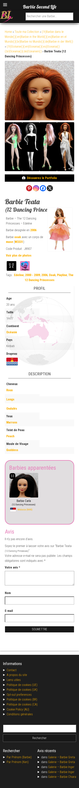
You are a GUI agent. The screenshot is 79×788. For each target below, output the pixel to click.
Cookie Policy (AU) (18, 709)
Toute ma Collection (27, 32)
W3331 (19, 242)
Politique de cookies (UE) (22, 685)
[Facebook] (43, 188)
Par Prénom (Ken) (18, 762)
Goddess (12, 450)
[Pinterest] (29, 188)
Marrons (11, 422)
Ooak (52, 275)
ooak (17, 237)
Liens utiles (14, 680)
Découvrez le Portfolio (42, 178)
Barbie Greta (67, 757)
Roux (9, 390)
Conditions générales (20, 714)
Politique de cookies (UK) (22, 689)
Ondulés (11, 408)
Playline (62, 275)
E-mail (9, 611)
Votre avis (12, 567)
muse (9, 242)
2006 (33, 230)
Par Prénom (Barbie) (19, 757)
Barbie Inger (67, 767)
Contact (11, 670)
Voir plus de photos (18, 255)
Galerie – (54, 757)
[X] (50, 188)
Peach (10, 436)
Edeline (19, 275)
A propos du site (17, 675)
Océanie (11, 332)
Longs (10, 399)
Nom (8, 593)
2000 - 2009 (32, 275)
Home (8, 32)
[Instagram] (36, 188)
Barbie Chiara (68, 777)
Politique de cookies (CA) (22, 704)
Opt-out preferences (19, 694)
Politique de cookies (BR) (22, 699)
